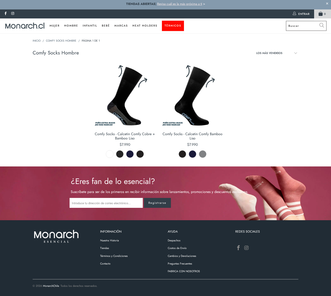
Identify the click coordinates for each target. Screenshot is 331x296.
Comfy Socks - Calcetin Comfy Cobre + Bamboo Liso (124, 95)
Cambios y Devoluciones (182, 256)
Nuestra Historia (109, 240)
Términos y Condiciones (114, 256)
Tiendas (104, 248)
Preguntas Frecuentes (180, 264)
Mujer (55, 26)
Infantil (90, 26)
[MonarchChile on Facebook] (5, 14)
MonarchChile (51, 286)
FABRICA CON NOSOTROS (184, 271)
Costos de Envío (177, 248)
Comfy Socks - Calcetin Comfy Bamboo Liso (192, 95)
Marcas (121, 26)
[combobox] (306, 26)
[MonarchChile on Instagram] (12, 14)
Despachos (174, 240)
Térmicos (173, 26)
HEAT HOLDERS (144, 26)
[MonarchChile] (25, 26)
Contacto (105, 264)
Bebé (106, 26)
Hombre (71, 26)
